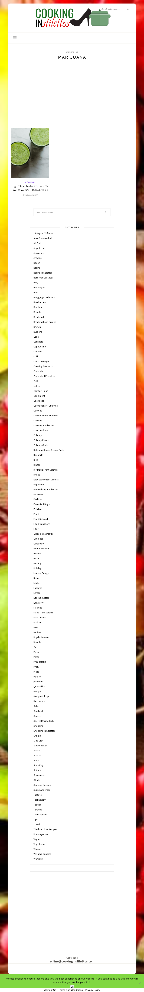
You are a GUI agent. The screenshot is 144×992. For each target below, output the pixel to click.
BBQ (36, 282)
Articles (38, 257)
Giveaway (39, 543)
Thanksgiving (40, 814)
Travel (37, 824)
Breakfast (39, 317)
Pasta (36, 656)
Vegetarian (39, 844)
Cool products (41, 430)
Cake (36, 336)
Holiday (37, 568)
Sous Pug (38, 765)
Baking (37, 267)
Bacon (37, 262)
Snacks (37, 755)
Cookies (38, 410)
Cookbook (39, 400)
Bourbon (38, 307)
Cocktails (38, 371)
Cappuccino (40, 346)
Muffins (37, 632)
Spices (37, 770)
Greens (37, 553)
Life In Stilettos (41, 597)
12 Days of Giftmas (43, 233)
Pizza (36, 671)
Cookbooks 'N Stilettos (46, 405)
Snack (37, 750)
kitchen (37, 583)
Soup (36, 760)
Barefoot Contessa (44, 277)
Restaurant (39, 701)
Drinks (37, 474)
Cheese (38, 351)
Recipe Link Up (41, 696)
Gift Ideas (38, 538)
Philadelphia (40, 661)
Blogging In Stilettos (44, 297)
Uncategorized (41, 834)
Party (36, 652)
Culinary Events (42, 440)
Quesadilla (39, 686)
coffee (37, 386)
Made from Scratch (44, 612)
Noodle (37, 642)
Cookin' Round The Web (46, 415)
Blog (36, 292)
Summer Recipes (42, 785)
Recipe (37, 691)
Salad (36, 706)
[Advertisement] (72, 101)
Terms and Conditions (70, 989)
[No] (139, 983)
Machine (38, 607)
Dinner (37, 464)
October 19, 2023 (30, 195)
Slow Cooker (40, 745)
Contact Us (50, 989)
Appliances (39, 253)
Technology (40, 799)
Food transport (42, 523)
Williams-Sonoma (42, 853)
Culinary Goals (41, 445)
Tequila (37, 804)
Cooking (30, 182)
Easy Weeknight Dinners (46, 479)
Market (37, 622)
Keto (36, 578)
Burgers (38, 331)
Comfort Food (41, 390)
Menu (36, 627)
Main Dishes (40, 617)
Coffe (36, 381)
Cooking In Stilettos (44, 425)
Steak (37, 780)
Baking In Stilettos (43, 272)
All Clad (37, 243)
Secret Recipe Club (44, 720)
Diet (36, 459)
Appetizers (39, 248)
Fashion (38, 499)
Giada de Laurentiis (44, 533)
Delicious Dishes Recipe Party (49, 450)
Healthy (37, 563)
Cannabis (38, 341)
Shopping (39, 725)
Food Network (41, 519)
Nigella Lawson (41, 637)
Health (37, 558)
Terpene (38, 809)
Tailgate (38, 794)
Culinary (38, 435)
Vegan (37, 839)
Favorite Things (42, 504)
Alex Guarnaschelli (43, 238)
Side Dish (38, 740)
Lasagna (38, 588)
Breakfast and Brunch (45, 322)
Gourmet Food (41, 548)
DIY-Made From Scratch (46, 469)
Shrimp (37, 735)
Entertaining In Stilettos (46, 489)
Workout (38, 858)
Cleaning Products (43, 366)
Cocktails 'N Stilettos (44, 376)
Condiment (39, 395)
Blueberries (40, 302)
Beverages (39, 287)
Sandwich (39, 711)
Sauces (37, 716)
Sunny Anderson (42, 789)
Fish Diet (38, 509)
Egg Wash (39, 484)
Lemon (37, 592)
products (38, 681)
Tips (36, 819)
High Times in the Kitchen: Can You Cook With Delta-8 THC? (30, 188)
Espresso (39, 494)
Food (36, 514)
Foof (36, 528)
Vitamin (37, 849)
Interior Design (41, 573)
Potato (37, 676)
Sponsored (39, 775)
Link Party (39, 602)
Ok (72, 986)
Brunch (37, 326)
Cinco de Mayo (41, 361)
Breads (37, 312)
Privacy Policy (92, 989)
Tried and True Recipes (45, 829)
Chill (36, 356)
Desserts (38, 455)
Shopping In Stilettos (44, 730)
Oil (35, 647)
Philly (36, 666)
